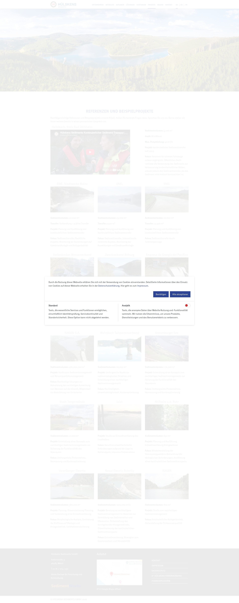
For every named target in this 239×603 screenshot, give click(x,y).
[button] (161, 294)
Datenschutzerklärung (109, 285)
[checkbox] (186, 305)
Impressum (142, 285)
